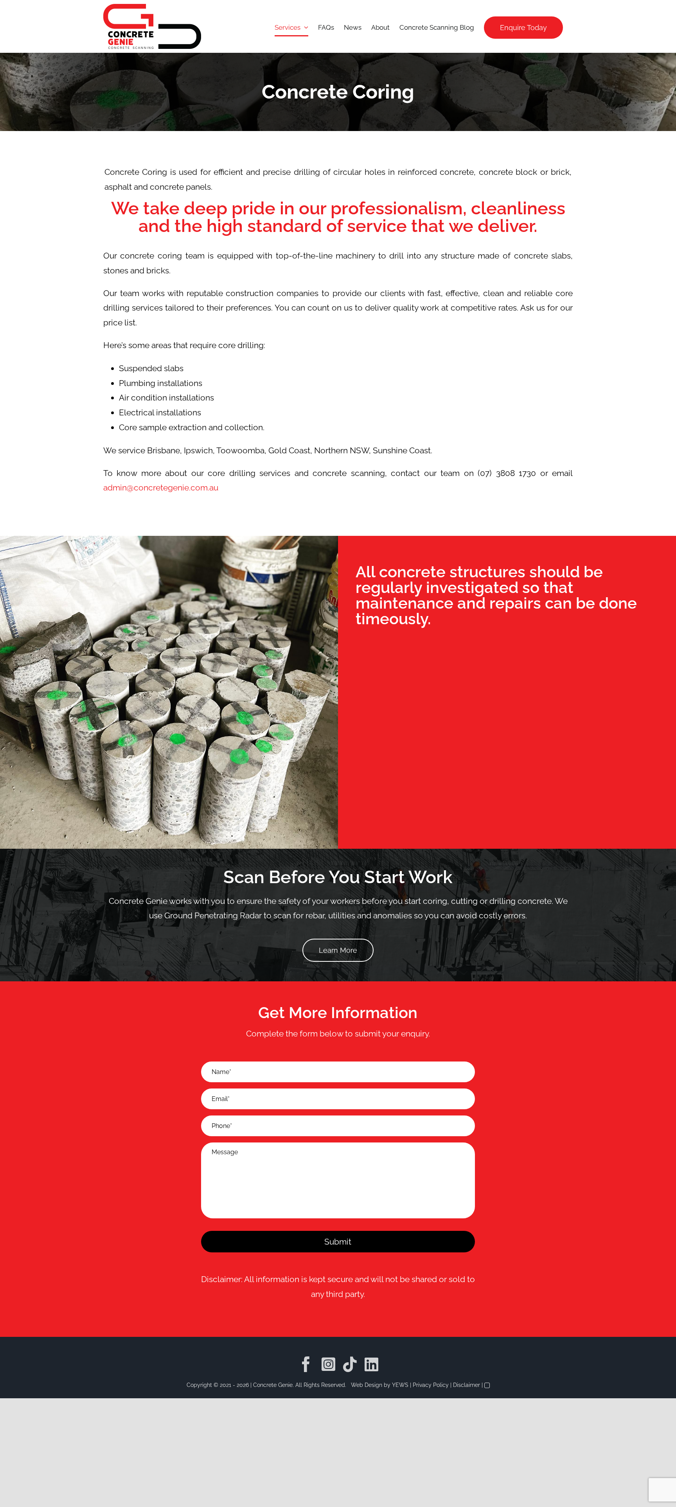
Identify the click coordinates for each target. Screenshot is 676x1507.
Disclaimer (466, 1385)
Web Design (366, 1385)
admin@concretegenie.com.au (161, 487)
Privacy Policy (431, 1385)
